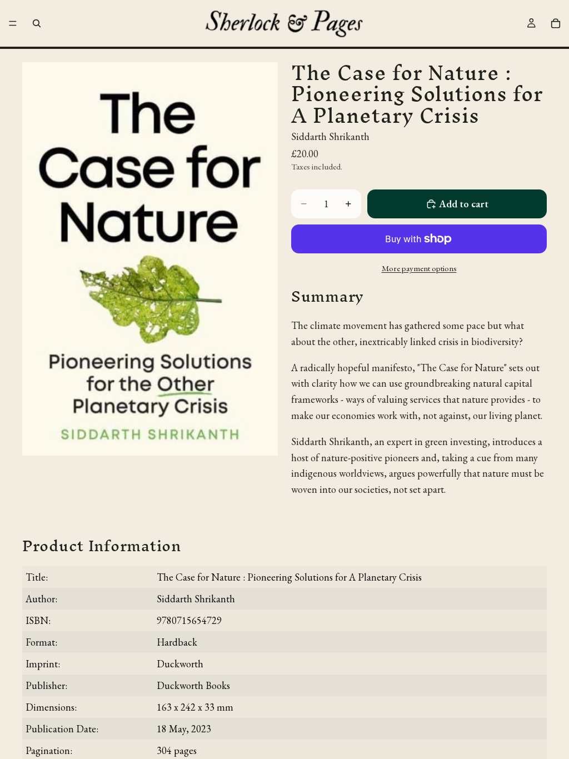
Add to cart (463, 203)
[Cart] (555, 23)
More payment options (419, 268)
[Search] (36, 23)
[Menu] (13, 23)
